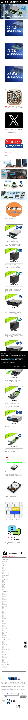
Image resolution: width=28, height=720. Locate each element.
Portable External (7, 563)
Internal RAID (6, 561)
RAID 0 (5, 594)
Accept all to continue (20, 366)
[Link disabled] (10, 2)
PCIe (5, 613)
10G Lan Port (6, 615)
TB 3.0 (5, 625)
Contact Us (21, 693)
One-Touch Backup (7, 651)
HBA (5, 654)
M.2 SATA (5, 652)
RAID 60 (5, 604)
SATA (5, 616)
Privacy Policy (11, 359)
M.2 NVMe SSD (6, 575)
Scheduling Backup (7, 649)
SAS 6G (5, 628)
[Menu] (2, 2)
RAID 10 (5, 601)
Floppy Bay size (6, 664)
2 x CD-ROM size (7, 662)
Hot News (16, 693)
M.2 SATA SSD (6, 573)
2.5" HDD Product (7, 657)
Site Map (11, 693)
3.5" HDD (5, 570)
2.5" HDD (5, 567)
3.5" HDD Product (7, 659)
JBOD (5, 593)
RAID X (5, 606)
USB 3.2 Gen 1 (6, 620)
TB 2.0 (5, 623)
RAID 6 (5, 599)
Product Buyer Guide (7, 647)
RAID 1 (5, 596)
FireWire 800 (6, 626)
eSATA (5, 618)
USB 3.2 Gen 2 (6, 621)
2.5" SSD (5, 568)
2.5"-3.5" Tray (6, 637)
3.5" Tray (5, 635)
